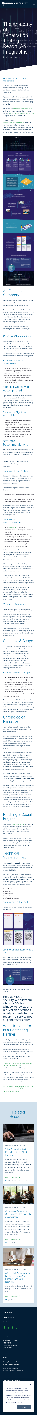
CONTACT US (7, 1313)
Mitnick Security (10, 78)
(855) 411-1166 (7, 1343)
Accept (24, 1407)
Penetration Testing (12, 57)
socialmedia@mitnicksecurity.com (13, 1371)
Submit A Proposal (8, 1317)
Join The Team (7, 1322)
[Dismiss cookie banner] (30, 1384)
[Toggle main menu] (34, 3)
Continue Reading (11, 1177)
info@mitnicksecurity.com (11, 1364)
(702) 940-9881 (7, 1347)
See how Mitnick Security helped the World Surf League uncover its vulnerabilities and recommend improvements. (18, 1089)
